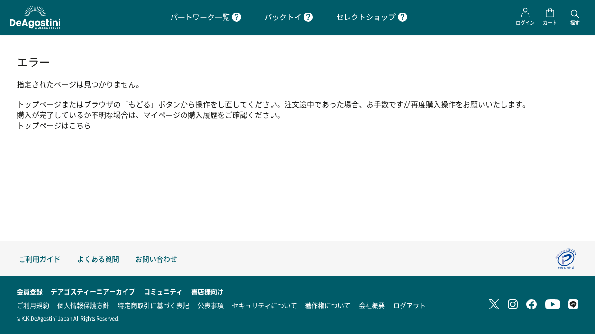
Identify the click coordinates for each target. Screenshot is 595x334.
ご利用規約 (33, 305)
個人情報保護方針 (83, 305)
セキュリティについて (264, 305)
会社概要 (372, 305)
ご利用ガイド (39, 258)
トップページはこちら (54, 125)
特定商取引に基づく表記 (153, 305)
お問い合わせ (156, 258)
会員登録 (30, 291)
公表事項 (211, 305)
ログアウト (409, 305)
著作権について (327, 305)
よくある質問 (98, 258)
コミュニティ (163, 291)
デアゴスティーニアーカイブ (93, 291)
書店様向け (207, 291)
